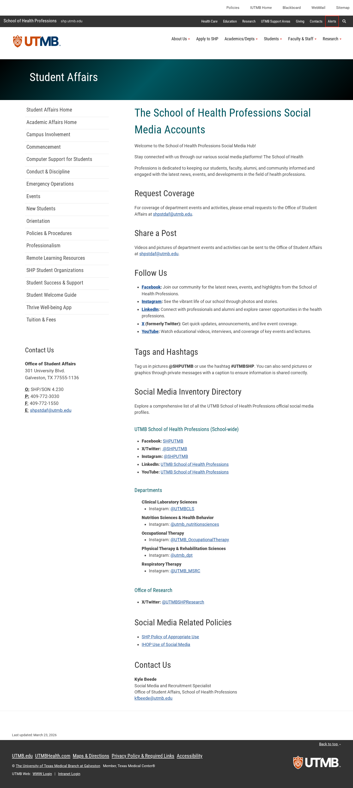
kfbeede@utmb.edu (153, 698)
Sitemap (342, 8)
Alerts (332, 21)
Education (230, 21)
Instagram (152, 301)
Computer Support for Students (59, 159)
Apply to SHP (207, 38)
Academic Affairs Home (51, 122)
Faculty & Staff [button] (300, 38)
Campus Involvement (48, 134)
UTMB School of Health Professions (195, 464)
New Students (40, 209)
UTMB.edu (22, 756)
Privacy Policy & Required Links (143, 756)
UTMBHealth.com (52, 756)
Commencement (43, 147)
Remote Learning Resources (55, 258)
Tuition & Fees (41, 320)
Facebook (151, 287)
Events (33, 196)
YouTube (150, 331)
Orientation (38, 221)
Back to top (329, 744)
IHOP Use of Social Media (166, 644)
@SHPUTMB (174, 448)
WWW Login (42, 774)
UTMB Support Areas (275, 21)
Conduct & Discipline (48, 172)
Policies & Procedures (49, 233)
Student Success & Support (54, 283)
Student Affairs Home (49, 110)
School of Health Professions (30, 21)
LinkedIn (150, 309)
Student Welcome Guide (51, 295)
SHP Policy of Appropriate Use (170, 637)
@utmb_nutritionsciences (194, 524)
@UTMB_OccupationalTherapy (199, 539)
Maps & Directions (91, 756)
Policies (232, 8)
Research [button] (330, 38)
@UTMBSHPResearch (183, 602)
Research (249, 21)
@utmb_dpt (181, 555)
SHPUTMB (173, 441)
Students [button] (271, 38)
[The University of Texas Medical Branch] (37, 43)
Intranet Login (69, 774)
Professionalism (43, 246)
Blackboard (292, 8)
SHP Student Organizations (55, 270)
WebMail (318, 8)
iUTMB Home (261, 8)
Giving (300, 21)
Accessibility (189, 756)
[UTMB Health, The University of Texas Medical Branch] (317, 764)
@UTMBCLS (182, 508)
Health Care (209, 21)
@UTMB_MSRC (185, 571)
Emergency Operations (50, 184)
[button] (344, 21)
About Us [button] (179, 38)
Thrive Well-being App (49, 307)
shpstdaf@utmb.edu (172, 214)
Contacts (316, 21)
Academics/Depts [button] (240, 38)
